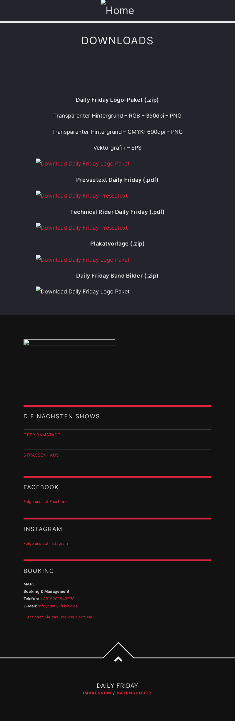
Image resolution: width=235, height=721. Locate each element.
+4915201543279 (57, 598)
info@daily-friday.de (58, 606)
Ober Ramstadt (42, 435)
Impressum (97, 693)
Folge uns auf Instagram (46, 543)
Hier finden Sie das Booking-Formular (58, 617)
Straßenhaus (41, 455)
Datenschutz (134, 693)
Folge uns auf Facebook (46, 501)
